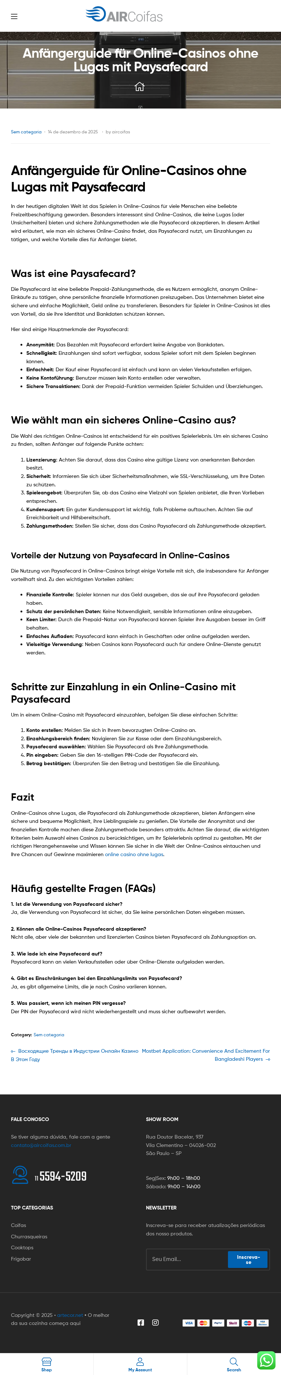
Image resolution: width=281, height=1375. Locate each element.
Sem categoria (26, 131)
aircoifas (121, 131)
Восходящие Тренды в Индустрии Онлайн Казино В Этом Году (74, 1055)
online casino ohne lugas (134, 854)
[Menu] (29, 16)
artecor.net (70, 1315)
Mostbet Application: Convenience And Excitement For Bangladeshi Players (206, 1054)
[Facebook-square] (141, 1322)
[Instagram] (155, 1322)
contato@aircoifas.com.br (41, 1145)
